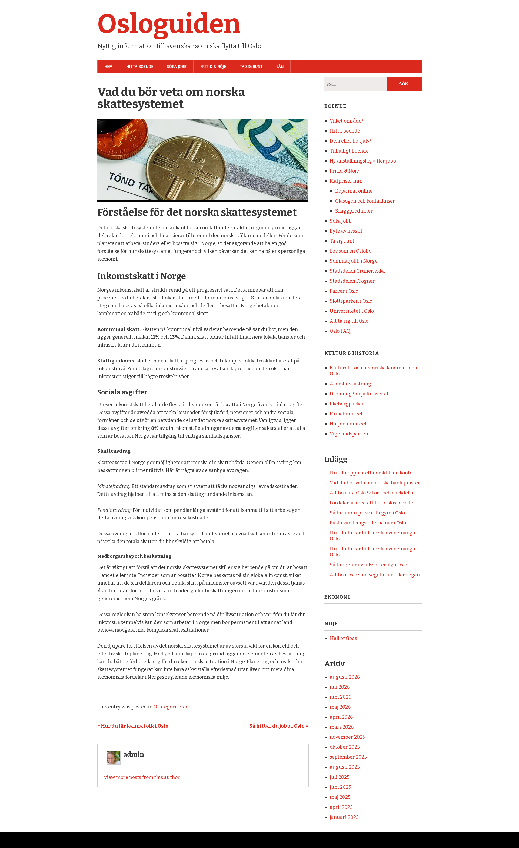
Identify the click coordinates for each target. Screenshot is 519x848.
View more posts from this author (142, 777)
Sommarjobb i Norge (354, 261)
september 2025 (348, 757)
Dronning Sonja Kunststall (360, 394)
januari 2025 (344, 817)
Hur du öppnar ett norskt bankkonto (371, 473)
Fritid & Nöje (213, 66)
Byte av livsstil (346, 231)
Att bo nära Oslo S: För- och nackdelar (372, 493)
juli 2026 (340, 687)
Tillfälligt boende (349, 151)
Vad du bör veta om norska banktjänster (375, 483)
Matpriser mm (346, 181)
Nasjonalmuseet (348, 424)
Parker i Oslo (344, 291)
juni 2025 (340, 787)
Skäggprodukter (354, 211)
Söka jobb (177, 66)
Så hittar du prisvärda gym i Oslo (367, 513)
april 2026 (341, 717)
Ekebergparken (347, 404)
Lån (280, 66)
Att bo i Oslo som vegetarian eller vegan (375, 575)
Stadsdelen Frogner (352, 281)
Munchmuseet (346, 414)
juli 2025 (340, 777)
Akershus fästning (350, 384)
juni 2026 (340, 697)
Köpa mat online (353, 191)
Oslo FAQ (340, 331)
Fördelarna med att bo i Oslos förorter (372, 503)
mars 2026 (342, 727)
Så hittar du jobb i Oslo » (278, 726)
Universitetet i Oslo (352, 311)
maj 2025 (340, 797)
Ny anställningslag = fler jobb (363, 161)
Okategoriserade (172, 707)
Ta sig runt (251, 66)
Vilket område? (346, 121)
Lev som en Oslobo (350, 251)
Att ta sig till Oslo (349, 321)
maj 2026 (340, 707)
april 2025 (341, 807)
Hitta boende (139, 66)
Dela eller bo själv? (350, 141)
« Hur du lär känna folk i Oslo (132, 726)
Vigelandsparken (349, 434)
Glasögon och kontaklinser (365, 201)
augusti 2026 (345, 677)
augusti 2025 (345, 767)
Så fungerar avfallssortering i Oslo (368, 565)
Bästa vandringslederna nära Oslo (368, 523)
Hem (108, 66)
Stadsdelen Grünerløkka (357, 271)
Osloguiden (169, 24)
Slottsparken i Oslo (351, 301)
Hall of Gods (343, 638)
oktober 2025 (345, 747)
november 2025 (347, 737)
